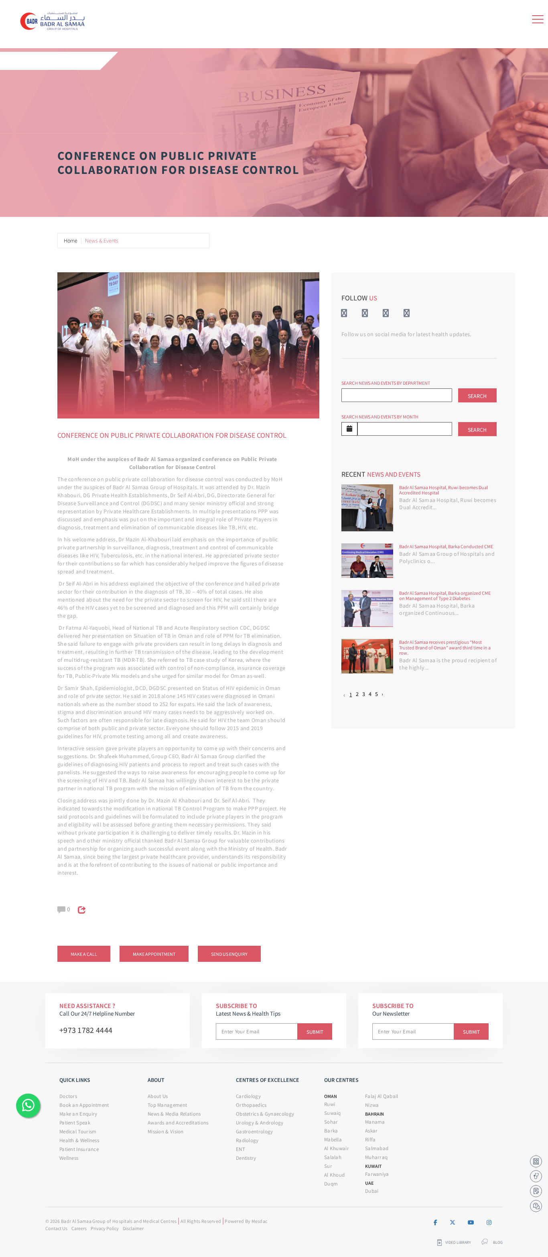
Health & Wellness (79, 1140)
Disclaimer (133, 1228)
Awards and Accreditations (178, 1122)
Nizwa (372, 1105)
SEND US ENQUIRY (229, 954)
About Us (158, 1096)
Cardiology (248, 1096)
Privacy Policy (105, 1228)
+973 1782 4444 (85, 1030)
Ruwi (329, 1104)
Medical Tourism (78, 1131)
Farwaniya (377, 1174)
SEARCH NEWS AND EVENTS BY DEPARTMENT (385, 383)
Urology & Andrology (260, 1122)
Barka (331, 1130)
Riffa (370, 1139)
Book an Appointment (84, 1105)
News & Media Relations (174, 1113)
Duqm (331, 1183)
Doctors (68, 1096)
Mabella (333, 1139)
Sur (328, 1166)
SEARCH (477, 396)
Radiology (247, 1140)
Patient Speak (74, 1122)
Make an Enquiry (78, 1113)
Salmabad (376, 1148)
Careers (79, 1228)
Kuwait (373, 1166)
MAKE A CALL (84, 954)
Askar (371, 1130)
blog (498, 1242)
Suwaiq (332, 1113)
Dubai (372, 1191)
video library (458, 1242)
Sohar (331, 1121)
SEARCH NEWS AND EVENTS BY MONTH (379, 417)
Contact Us (56, 1228)
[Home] (55, 19)
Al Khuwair (336, 1148)
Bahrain (374, 1114)
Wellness (68, 1158)
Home (70, 240)
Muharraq (376, 1157)
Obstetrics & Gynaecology (265, 1113)
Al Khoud (334, 1174)
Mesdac (260, 1221)
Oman (330, 1096)
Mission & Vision (166, 1131)
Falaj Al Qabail (381, 1096)
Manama (375, 1121)
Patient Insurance (79, 1149)
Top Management (167, 1105)
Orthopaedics (251, 1105)
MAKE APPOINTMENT (154, 954)
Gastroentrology (254, 1131)
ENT (240, 1149)
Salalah (332, 1157)
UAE (369, 1183)
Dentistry (246, 1158)
